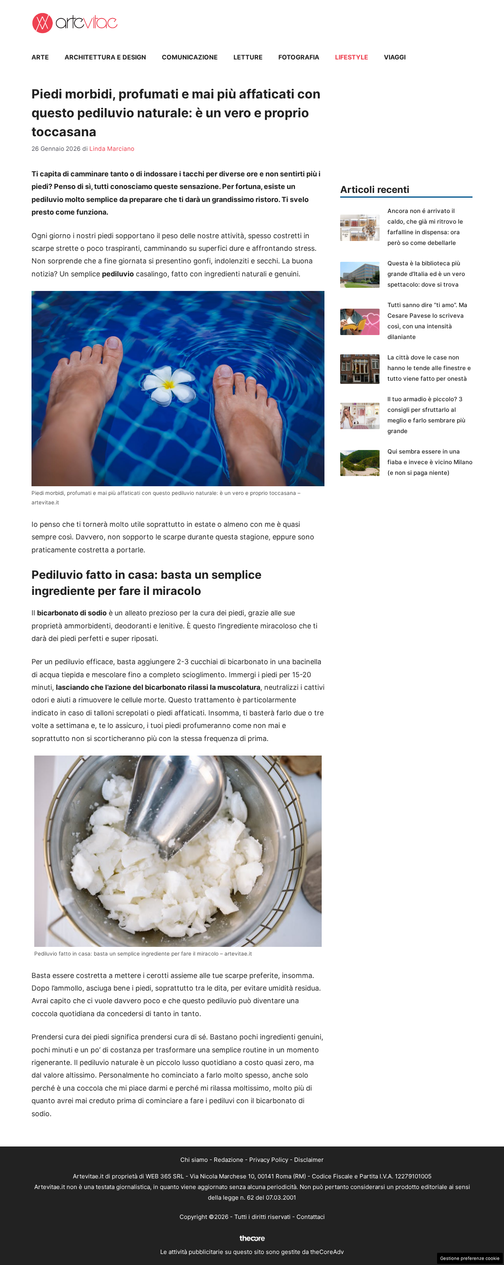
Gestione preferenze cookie (470, 1258)
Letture (248, 57)
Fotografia (298, 57)
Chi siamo (194, 1159)
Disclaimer (309, 1159)
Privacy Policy (268, 1159)
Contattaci (310, 1217)
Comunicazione (190, 57)
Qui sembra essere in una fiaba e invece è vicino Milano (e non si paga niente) (429, 462)
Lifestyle (351, 57)
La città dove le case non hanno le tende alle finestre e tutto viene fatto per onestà (429, 368)
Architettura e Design (105, 57)
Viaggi (395, 57)
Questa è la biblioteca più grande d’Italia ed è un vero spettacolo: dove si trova (426, 273)
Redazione (228, 1159)
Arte (40, 57)
